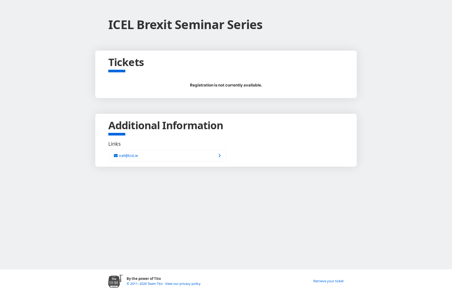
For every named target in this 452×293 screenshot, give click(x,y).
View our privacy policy (183, 283)
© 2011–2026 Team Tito (145, 283)
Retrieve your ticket (328, 281)
